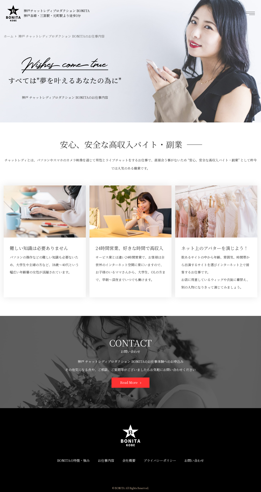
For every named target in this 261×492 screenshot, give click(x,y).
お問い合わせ (194, 460)
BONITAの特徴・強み (73, 460)
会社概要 (128, 460)
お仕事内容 (106, 460)
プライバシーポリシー (160, 460)
